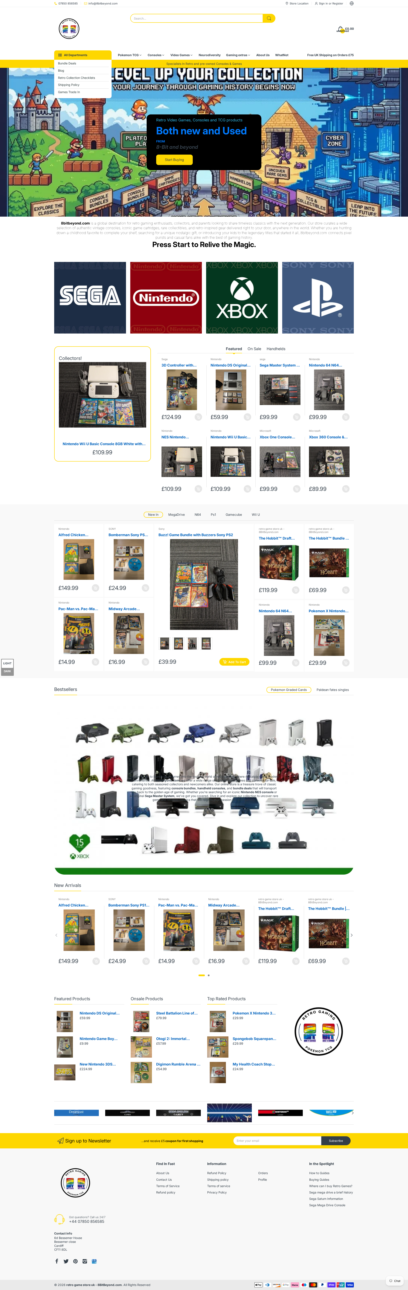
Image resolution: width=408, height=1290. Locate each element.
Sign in (324, 3)
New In (153, 515)
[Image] (319, 1031)
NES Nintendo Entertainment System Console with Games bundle (181, 437)
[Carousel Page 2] (209, 975)
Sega (165, 359)
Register (337, 3)
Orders (263, 1173)
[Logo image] (76, 1113)
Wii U (256, 515)
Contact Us (164, 1179)
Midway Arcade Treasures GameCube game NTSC (127, 609)
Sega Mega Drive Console (327, 1205)
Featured (234, 349)
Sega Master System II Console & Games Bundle (279, 365)
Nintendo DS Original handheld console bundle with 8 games (229, 365)
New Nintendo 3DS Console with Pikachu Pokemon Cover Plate (98, 1064)
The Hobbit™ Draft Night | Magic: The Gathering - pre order (277, 538)
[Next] (56, 935)
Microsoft (265, 430)
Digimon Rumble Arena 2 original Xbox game (177, 1064)
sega (262, 359)
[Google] (94, 1261)
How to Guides (319, 1173)
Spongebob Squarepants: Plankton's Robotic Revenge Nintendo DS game (255, 1039)
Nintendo (216, 359)
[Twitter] (66, 1261)
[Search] (269, 18)
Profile (262, 1179)
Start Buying (174, 160)
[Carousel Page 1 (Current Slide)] (201, 975)
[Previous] (352, 935)
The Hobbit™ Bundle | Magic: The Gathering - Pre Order (329, 538)
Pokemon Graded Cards (289, 690)
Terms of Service (168, 1186)
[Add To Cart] (198, 417)
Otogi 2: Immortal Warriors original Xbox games (176, 1039)
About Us (162, 1173)
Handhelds (276, 349)
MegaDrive (176, 515)
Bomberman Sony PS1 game (127, 535)
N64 (198, 515)
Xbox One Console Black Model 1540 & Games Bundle (277, 437)
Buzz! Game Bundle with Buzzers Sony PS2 (196, 535)
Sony (162, 528)
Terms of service (218, 1186)
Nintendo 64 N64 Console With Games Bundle (327, 365)
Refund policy (165, 1192)
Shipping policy (218, 1179)
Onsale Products (147, 998)
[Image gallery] (90, 298)
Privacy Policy (217, 1192)
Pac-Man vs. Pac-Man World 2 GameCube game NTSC (77, 609)
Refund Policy (216, 1173)
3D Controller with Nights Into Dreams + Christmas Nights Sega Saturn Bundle (181, 365)
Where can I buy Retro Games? (330, 1186)
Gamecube (234, 515)
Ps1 (213, 515)
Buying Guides (319, 1179)
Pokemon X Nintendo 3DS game (327, 611)
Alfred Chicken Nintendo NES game (75, 535)
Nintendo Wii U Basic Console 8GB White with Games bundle (102, 444)
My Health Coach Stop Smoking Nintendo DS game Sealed (252, 1064)
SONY (112, 528)
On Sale (254, 349)
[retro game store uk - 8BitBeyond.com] (69, 29)
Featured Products (72, 998)
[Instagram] (84, 1261)
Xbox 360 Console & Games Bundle (326, 437)
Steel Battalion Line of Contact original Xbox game (175, 1013)
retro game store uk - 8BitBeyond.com (272, 530)
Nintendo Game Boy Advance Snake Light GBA (98, 1039)
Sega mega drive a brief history (331, 1192)
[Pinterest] (75, 1261)
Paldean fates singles (333, 690)
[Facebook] (56, 1261)
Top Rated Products (226, 998)
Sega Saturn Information (326, 1198)
